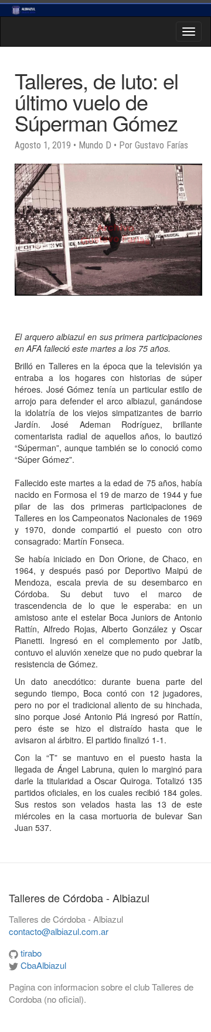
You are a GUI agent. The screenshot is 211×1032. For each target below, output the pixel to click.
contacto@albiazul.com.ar (58, 931)
